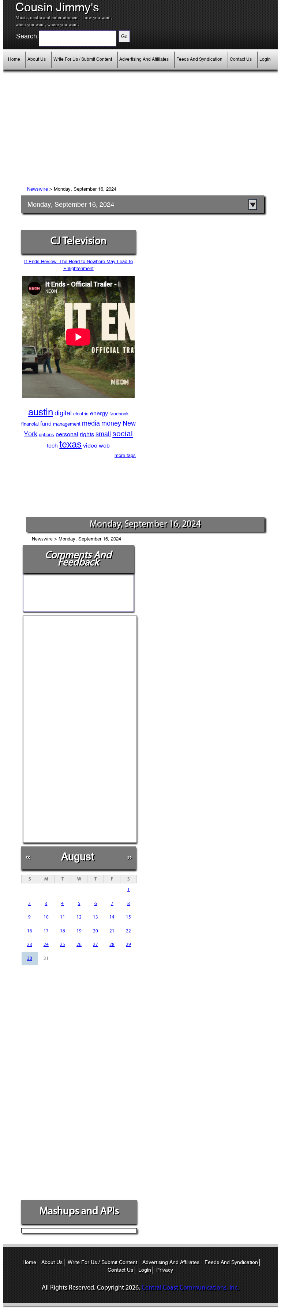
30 (29, 958)
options (46, 434)
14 (112, 917)
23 (29, 944)
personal (67, 434)
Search (26, 36)
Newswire (37, 189)
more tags (125, 455)
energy (99, 413)
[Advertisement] (87, 133)
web (104, 445)
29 (128, 944)
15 (128, 917)
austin (40, 412)
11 (62, 917)
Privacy (164, 1270)
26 (79, 944)
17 (46, 931)
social (122, 433)
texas (70, 444)
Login (265, 59)
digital (63, 413)
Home (14, 59)
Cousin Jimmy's (57, 7)
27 (95, 944)
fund (46, 423)
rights (87, 434)
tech (52, 445)
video (90, 445)
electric (81, 413)
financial (30, 424)
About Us (36, 59)
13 (95, 917)
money (111, 423)
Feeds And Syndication (199, 59)
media (91, 423)
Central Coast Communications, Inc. (190, 1288)
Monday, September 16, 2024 (70, 204)
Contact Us (241, 59)
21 (112, 931)
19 (79, 931)
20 (95, 931)
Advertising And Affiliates (144, 59)
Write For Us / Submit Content (82, 59)
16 (29, 931)
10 (46, 917)
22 (128, 931)
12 (79, 917)
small (103, 434)
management (66, 424)
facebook (119, 413)
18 (62, 931)
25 (62, 944)
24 (46, 944)
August (77, 856)
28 (112, 944)
